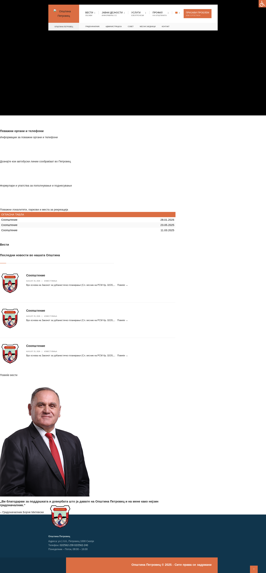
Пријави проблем (197, 13)
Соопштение (9, 219)
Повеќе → (122, 285)
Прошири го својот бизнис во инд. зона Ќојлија (36, 237)
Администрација (114, 26)
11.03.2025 (167, 230)
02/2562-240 (81, 545)
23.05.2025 (167, 225)
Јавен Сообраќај (12, 154)
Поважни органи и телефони (22, 131)
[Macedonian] (178, 12)
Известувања (50, 281)
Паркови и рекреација (16, 202)
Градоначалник (92, 26)
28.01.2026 (167, 219)
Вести (89, 13)
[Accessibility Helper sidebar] (262, 3)
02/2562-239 (67, 545)
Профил (160, 13)
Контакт (165, 26)
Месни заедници (148, 26)
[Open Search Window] (210, 26)
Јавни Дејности (112, 13)
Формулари (9, 178)
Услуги (137, 13)
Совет (131, 26)
